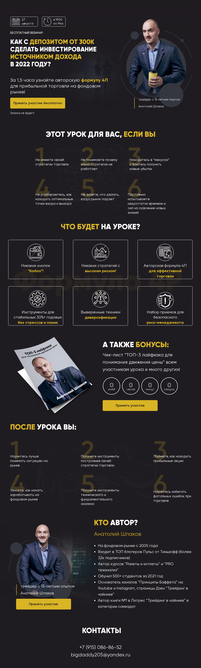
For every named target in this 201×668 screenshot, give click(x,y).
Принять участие (130, 405)
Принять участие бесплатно (37, 103)
